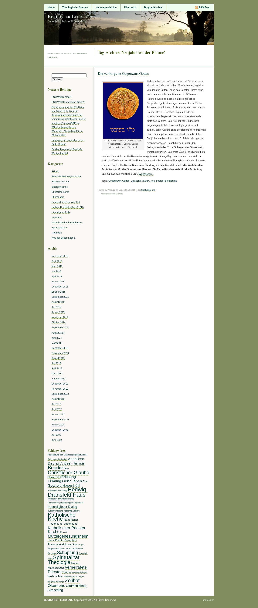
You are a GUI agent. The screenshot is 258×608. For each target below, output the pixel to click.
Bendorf (56, 467)
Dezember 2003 (60, 429)
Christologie (58, 197)
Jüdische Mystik (140, 180)
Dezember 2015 (60, 286)
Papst (51, 540)
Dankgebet (54, 477)
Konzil (63, 532)
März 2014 (57, 343)
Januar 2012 (58, 414)
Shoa (50, 558)
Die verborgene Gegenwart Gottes (123, 73)
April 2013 (57, 368)
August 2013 (58, 358)
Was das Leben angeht (63, 238)
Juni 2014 (57, 338)
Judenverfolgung (55, 511)
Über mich (130, 7)
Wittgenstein (69, 576)
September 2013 (60, 353)
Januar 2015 (58, 312)
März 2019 (57, 266)
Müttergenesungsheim (68, 536)
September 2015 (60, 297)
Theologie (57, 232)
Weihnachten (55, 576)
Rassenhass (71, 540)
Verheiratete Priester (67, 569)
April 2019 (57, 261)
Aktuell (55, 171)
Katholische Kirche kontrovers (67, 222)
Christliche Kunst (60, 192)
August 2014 (58, 332)
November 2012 (60, 389)
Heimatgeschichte (106, 7)
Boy (67, 468)
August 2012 (58, 399)
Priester (59, 540)
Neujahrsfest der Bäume (164, 180)
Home (51, 7)
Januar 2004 (58, 424)
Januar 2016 (58, 281)
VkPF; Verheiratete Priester (74, 572)
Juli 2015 (56, 307)
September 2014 (60, 327)
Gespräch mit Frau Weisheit (66, 202)
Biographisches (153, 7)
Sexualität (83, 553)
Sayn (75, 544)
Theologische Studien (75, 7)
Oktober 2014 (59, 322)
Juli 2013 (56, 363)
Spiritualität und (148, 190)
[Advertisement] (15, 65)
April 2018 (57, 276)
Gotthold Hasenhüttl (64, 485)
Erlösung (68, 477)
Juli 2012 (56, 404)
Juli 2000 (56, 435)
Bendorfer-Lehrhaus (70, 16)
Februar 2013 (59, 378)
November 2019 (60, 256)
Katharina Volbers (72, 511)
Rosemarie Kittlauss (60, 544)
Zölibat (72, 580)
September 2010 (60, 419)
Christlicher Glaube (68, 472)
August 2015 (58, 302)
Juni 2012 (57, 409)
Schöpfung (67, 552)
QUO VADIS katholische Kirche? (68, 102)
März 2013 (57, 373)
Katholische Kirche (62, 517)
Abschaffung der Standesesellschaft (64, 455)
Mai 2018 (56, 271)
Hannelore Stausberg (57, 490)
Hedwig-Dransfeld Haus (68, 492)
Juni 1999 (57, 440)
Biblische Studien (61, 181)
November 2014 (60, 317)
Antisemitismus (72, 463)
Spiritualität (66, 557)
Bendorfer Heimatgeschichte (66, 176)
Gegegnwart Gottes (119, 180)
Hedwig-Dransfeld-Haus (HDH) (68, 207)
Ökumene (56, 585)
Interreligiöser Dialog (62, 507)
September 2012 (60, 394)
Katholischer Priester (66, 528)
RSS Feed (204, 7)
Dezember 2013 (60, 348)
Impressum (208, 600)
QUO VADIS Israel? (61, 97)
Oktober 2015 (59, 292)
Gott (85, 481)
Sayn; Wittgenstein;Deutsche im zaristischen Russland (66, 548)
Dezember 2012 (60, 383)
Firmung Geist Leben (65, 481)
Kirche (53, 531)
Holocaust (57, 217)
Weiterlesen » (146, 174)
